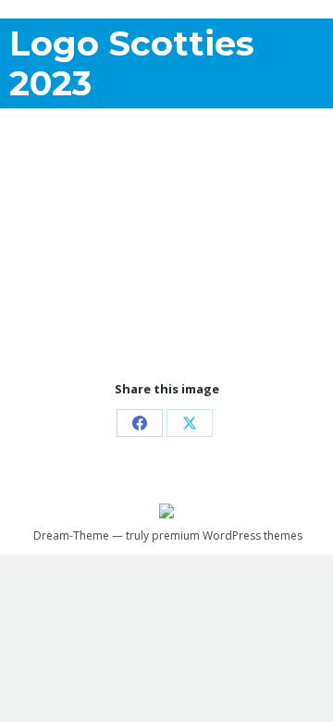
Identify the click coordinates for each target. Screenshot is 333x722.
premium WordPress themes (227, 535)
